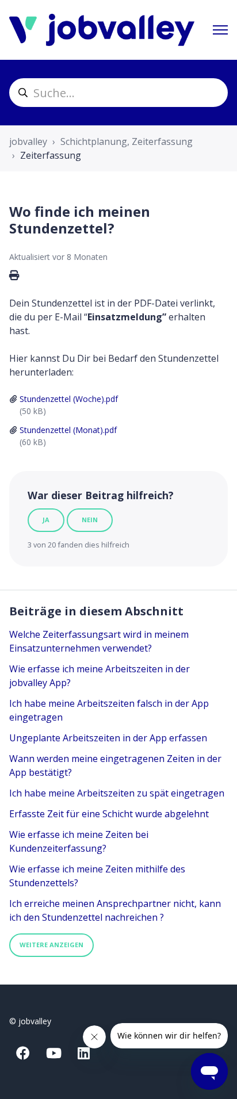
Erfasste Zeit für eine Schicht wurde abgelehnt (109, 813)
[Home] (101, 30)
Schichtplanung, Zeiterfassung (126, 141)
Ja (46, 519)
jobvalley (28, 141)
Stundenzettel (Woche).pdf (69, 398)
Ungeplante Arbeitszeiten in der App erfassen (108, 738)
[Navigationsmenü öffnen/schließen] (220, 30)
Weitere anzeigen (51, 944)
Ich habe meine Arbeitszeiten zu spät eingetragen (116, 793)
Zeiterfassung (50, 155)
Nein (90, 519)
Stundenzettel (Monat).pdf (68, 429)
